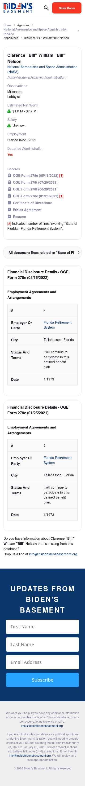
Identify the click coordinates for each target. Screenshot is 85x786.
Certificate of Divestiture (32, 202)
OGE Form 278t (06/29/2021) (35, 189)
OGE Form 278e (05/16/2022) (38, 175)
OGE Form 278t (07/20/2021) (35, 182)
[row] (42, 344)
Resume (19, 216)
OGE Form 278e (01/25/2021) (38, 196)
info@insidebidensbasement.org (53, 554)
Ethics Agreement (27, 209)
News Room (67, 8)
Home (8, 25)
